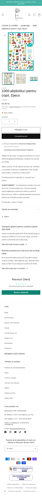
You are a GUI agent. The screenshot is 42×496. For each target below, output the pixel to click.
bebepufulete (15, 484)
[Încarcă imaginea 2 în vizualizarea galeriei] (21, 79)
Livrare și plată (10, 378)
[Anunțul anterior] (2, 2)
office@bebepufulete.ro (18, 428)
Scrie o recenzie (21, 292)
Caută (6, 328)
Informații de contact (29, 491)
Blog (6, 312)
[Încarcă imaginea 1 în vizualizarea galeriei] (8, 79)
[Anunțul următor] (39, 2)
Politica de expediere (15, 491)
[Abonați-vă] (34, 448)
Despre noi (8, 338)
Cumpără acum (21, 136)
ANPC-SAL (8, 398)
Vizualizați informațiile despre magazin (18, 150)
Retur (6, 373)
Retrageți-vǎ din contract (14, 353)
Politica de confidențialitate (14, 368)
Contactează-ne (10, 333)
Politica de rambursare (29, 484)
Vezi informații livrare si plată (13, 244)
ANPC (6, 388)
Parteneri (8, 348)
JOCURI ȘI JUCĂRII (10, 26)
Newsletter (8, 343)
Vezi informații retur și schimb (13, 268)
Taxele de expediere (14, 106)
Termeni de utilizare (11, 383)
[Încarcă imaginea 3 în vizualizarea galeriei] (34, 79)
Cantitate (5, 117)
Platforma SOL (10, 393)
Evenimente (9, 318)
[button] (2, 14)
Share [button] (6, 216)
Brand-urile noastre (11, 323)
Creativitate (25, 26)
